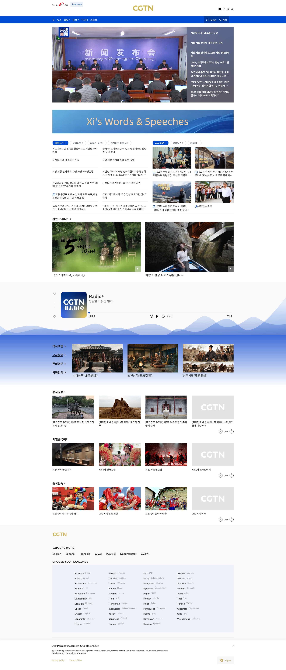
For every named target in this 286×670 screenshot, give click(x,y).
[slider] (89, 312)
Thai (182, 598)
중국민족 (57, 483)
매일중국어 (59, 439)
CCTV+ (145, 553)
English (56, 553)
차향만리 (57, 372)
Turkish (184, 603)
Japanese (118, 618)
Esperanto (84, 618)
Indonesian (122, 608)
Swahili (186, 588)
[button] (221, 431)
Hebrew (116, 593)
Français (85, 553)
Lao (147, 573)
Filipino (82, 623)
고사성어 (57, 355)
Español (70, 553)
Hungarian (118, 603)
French (117, 573)
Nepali (149, 593)
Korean (116, 623)
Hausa (115, 588)
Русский (111, 553)
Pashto (149, 613)
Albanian (82, 573)
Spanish (185, 583)
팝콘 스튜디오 (60, 219)
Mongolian (153, 583)
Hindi (114, 598)
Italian (116, 613)
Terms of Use (75, 660)
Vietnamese (188, 618)
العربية (98, 553)
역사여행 (57, 346)
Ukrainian (188, 608)
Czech (81, 608)
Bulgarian (84, 593)
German (117, 578)
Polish (149, 603)
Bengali (81, 588)
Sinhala (184, 578)
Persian (151, 598)
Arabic (81, 578)
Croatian (83, 603)
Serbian (185, 573)
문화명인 (57, 363)
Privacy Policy (58, 660)
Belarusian (85, 583)
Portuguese (154, 608)
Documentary (128, 553)
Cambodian (82, 598)
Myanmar (154, 588)
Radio (213, 19)
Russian (152, 623)
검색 (225, 19)
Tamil (183, 593)
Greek (117, 583)
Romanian (152, 618)
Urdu (182, 613)
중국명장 (57, 392)
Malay (153, 578)
